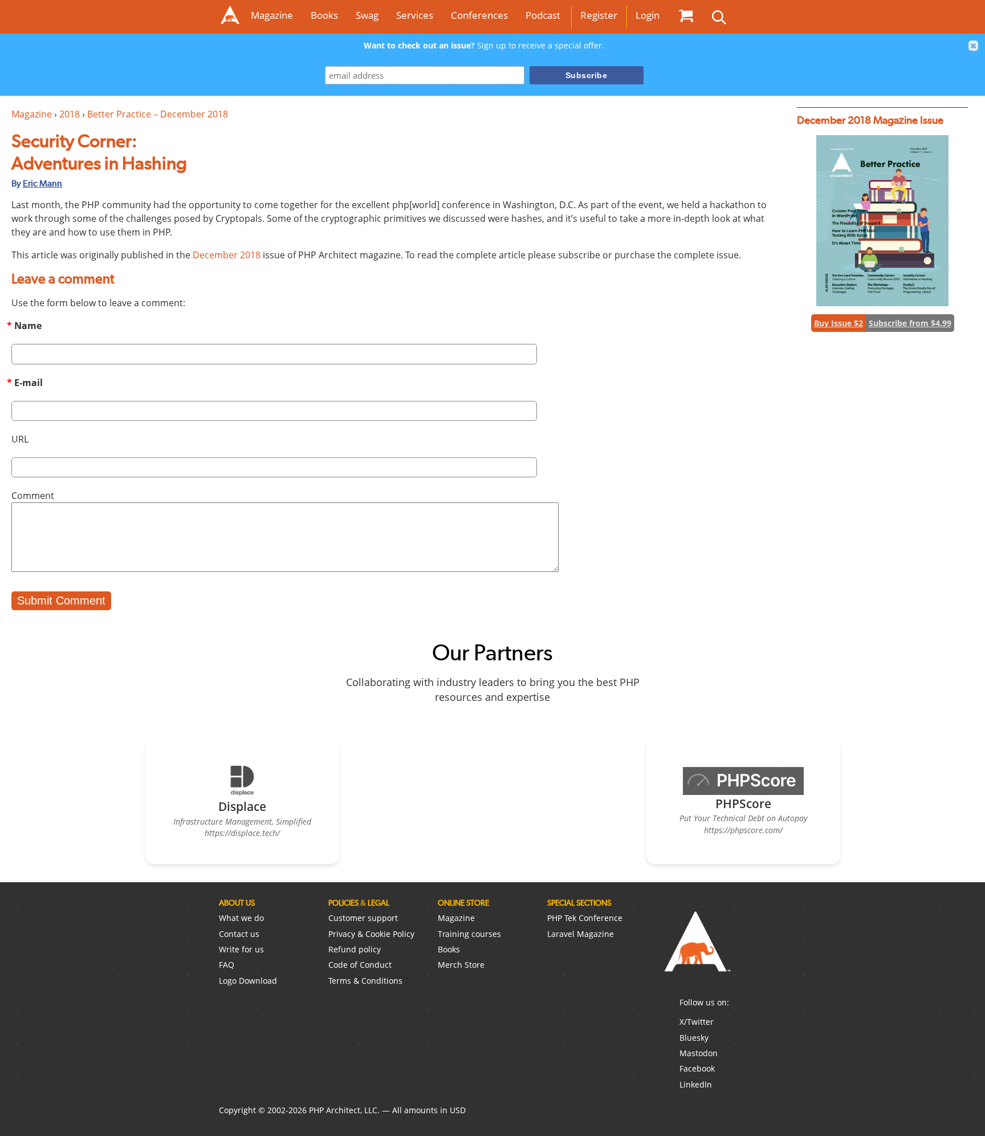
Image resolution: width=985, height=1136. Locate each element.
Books (324, 15)
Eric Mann (42, 183)
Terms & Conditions (365, 980)
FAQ (226, 964)
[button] (973, 45)
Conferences (479, 15)
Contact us (239, 933)
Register (598, 15)
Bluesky (694, 1037)
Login (648, 15)
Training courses (469, 933)
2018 (69, 114)
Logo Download (248, 980)
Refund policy (354, 949)
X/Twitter (696, 1021)
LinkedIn (695, 1084)
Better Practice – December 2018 (157, 114)
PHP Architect (696, 950)
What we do (241, 917)
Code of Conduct (360, 964)
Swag (367, 15)
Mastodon (698, 1053)
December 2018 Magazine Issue (870, 120)
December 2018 (227, 255)
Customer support (363, 917)
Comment (32, 495)
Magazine (272, 15)
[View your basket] (685, 15)
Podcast (543, 15)
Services (414, 15)
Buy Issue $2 (838, 323)
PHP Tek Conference (584, 917)
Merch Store (461, 964)
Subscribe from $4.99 (910, 323)
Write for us (241, 949)
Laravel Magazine (580, 933)
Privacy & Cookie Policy (371, 933)
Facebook (697, 1068)
